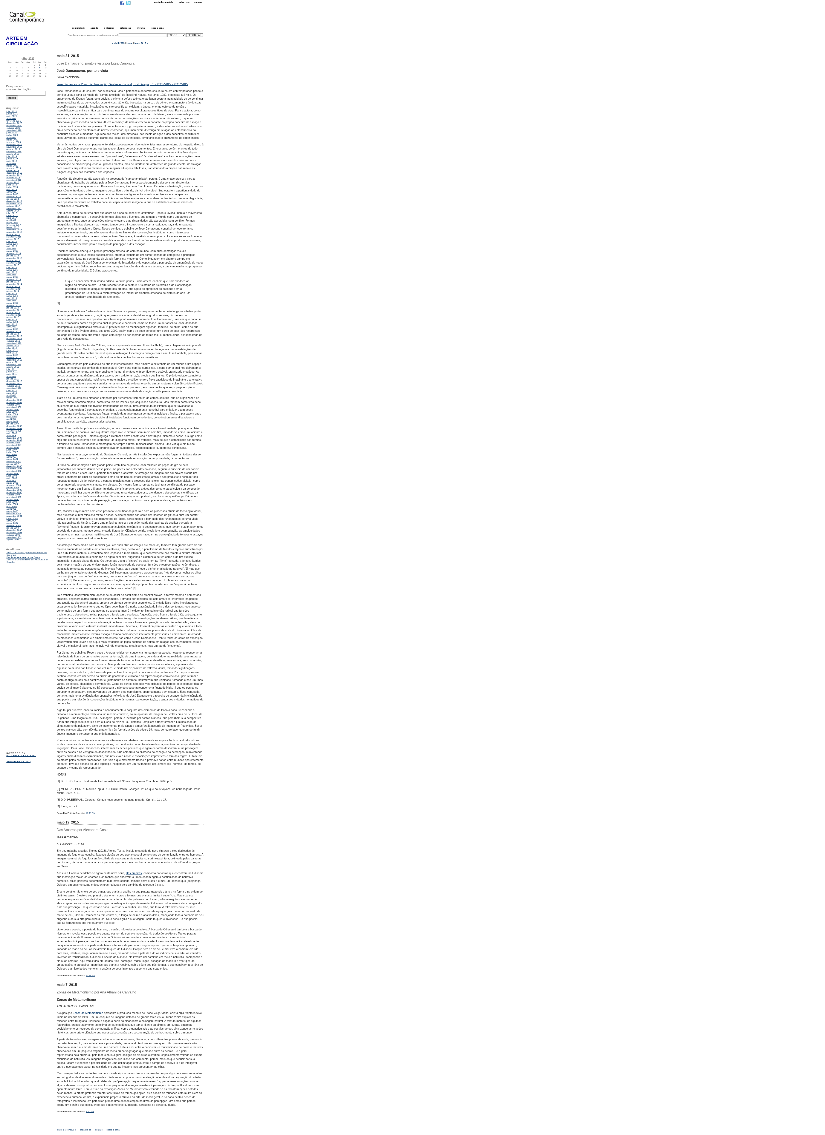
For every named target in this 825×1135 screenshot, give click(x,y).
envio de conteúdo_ (67, 1130)
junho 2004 (12, 518)
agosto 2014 (12, 291)
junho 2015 (12, 270)
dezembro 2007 (14, 438)
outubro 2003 (13, 535)
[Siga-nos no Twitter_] (128, 4)
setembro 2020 (13, 130)
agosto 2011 (12, 367)
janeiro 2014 (12, 308)
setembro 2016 (13, 237)
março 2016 (12, 251)
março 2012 (12, 355)
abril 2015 (11, 274)
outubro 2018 (13, 177)
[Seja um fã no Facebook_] (122, 4)
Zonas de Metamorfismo (88, 1013)
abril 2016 (11, 248)
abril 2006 (11, 480)
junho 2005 (12, 504)
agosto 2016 (12, 239)
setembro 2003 (13, 537)
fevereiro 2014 (13, 305)
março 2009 (12, 421)
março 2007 (12, 459)
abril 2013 (11, 326)
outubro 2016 (13, 234)
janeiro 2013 (12, 334)
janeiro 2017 (12, 227)
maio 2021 (11, 116)
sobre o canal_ (114, 1130)
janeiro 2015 (12, 282)
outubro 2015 (13, 260)
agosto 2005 (12, 499)
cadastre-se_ (86, 1130)
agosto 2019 (12, 154)
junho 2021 (12, 114)
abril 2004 (11, 521)
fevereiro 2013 (13, 331)
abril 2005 (11, 509)
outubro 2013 (13, 312)
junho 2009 (12, 414)
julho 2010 (11, 390)
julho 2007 (11, 450)
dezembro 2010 (14, 381)
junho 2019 (12, 158)
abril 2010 (11, 395)
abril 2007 (11, 457)
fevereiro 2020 (13, 142)
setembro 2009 (13, 407)
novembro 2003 (14, 532)
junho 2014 (12, 296)
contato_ (99, 1130)
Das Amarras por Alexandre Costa (23, 557)
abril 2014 (11, 300)
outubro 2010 (13, 386)
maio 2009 (11, 416)
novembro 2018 (14, 175)
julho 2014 (11, 293)
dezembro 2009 (14, 400)
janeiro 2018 (12, 199)
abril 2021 (11, 118)
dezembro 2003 (14, 530)
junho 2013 (12, 322)
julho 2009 (11, 412)
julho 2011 (11, 369)
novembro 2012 (14, 338)
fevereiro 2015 (13, 279)
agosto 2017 (12, 211)
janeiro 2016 (12, 255)
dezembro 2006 (14, 466)
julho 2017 (11, 213)
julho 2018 (11, 185)
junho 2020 (12, 135)
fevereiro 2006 (13, 485)
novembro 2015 (14, 258)
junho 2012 (12, 350)
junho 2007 (12, 452)
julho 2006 (11, 476)
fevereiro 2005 (13, 513)
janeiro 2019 (12, 170)
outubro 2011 (13, 362)
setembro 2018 (13, 180)
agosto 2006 (12, 473)
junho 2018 (12, 187)
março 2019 (12, 166)
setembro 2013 (13, 315)
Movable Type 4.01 (21, 755)
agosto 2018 (12, 182)
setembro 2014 (13, 289)
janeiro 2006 (12, 487)
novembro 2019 (14, 147)
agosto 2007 (12, 447)
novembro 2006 (14, 468)
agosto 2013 (12, 317)
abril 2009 (11, 419)
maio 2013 (11, 324)
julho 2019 (11, 156)
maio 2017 (11, 218)
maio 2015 (11, 272)
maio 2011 (11, 374)
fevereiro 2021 (13, 121)
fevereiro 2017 (13, 225)
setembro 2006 (13, 471)
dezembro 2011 (14, 360)
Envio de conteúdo (163, 2)
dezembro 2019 (14, 144)
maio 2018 (11, 189)
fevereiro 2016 (13, 253)
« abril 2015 (118, 43)
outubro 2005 (13, 494)
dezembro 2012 (14, 336)
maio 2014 (11, 298)
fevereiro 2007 (13, 461)
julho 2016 (11, 241)
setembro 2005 (13, 497)
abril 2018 (11, 192)
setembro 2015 (13, 263)
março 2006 (12, 483)
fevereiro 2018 (13, 196)
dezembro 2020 (14, 123)
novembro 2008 (14, 428)
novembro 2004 (14, 516)
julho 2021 (11, 111)
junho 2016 (12, 244)
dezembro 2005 (14, 490)
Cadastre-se (183, 2)
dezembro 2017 (14, 201)
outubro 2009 (13, 405)
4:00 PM (90, 1111)
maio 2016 (11, 246)
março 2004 (12, 523)
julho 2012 (11, 348)
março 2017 (12, 222)
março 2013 (12, 329)
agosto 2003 (12, 539)
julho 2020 (11, 132)
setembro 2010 (13, 388)
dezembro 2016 (14, 229)
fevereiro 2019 (13, 168)
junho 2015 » (141, 43)
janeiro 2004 (12, 528)
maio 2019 (11, 161)
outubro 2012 (13, 341)
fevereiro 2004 (13, 525)
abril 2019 (11, 163)
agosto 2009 (12, 409)
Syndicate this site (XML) (18, 761)
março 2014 (12, 303)
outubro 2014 (13, 286)
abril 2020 (11, 137)
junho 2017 (12, 215)
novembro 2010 (14, 383)
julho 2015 (11, 267)
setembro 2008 (13, 431)
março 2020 (12, 140)
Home (130, 43)
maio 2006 (11, 478)
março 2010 (12, 397)
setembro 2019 (13, 151)
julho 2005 (11, 502)
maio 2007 (11, 454)
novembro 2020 (14, 125)
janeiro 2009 (12, 424)
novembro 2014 (14, 284)
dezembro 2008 (14, 426)
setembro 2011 (13, 364)
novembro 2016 (14, 232)
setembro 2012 (13, 343)
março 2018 (12, 194)
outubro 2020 (13, 128)
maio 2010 (11, 393)
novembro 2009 (14, 402)
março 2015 (12, 277)
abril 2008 (11, 435)
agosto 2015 (12, 265)
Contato (198, 2)
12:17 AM (90, 813)
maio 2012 (11, 353)
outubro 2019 (13, 149)
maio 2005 (11, 506)
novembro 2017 (14, 203)
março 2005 (12, 511)
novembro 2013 (14, 310)
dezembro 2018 (14, 173)
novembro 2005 (14, 492)
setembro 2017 (13, 208)
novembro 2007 (14, 440)
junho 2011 (12, 371)
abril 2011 (11, 376)
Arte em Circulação (22, 40)
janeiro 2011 (12, 379)
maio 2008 (11, 433)
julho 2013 (11, 319)
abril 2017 (11, 220)
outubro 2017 (13, 206)
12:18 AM (90, 975)
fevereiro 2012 (13, 357)
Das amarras (134, 873)
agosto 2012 (12, 345)
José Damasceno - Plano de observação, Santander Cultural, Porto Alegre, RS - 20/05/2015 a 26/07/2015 (122, 84)
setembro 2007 (13, 445)
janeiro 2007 (12, 464)
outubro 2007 (13, 442)
